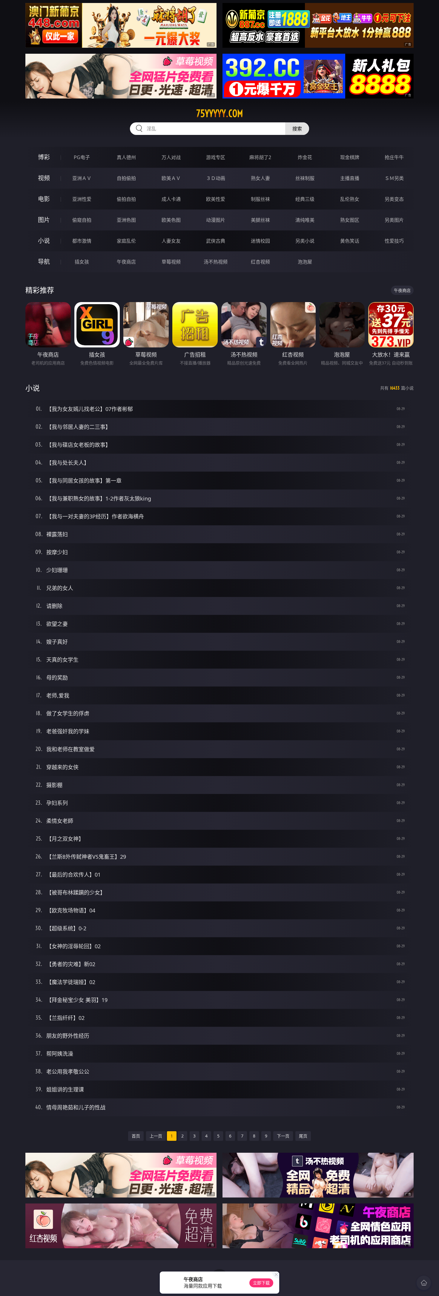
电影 (44, 199)
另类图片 (394, 220)
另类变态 (394, 199)
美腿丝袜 (260, 220)
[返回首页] (424, 1283)
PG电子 (82, 157)
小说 (44, 241)
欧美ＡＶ (171, 178)
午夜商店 (126, 261)
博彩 (44, 157)
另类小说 (304, 241)
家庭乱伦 (126, 241)
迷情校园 (260, 241)
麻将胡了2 (260, 157)
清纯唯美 (304, 220)
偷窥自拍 (81, 220)
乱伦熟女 (349, 199)
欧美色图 (171, 220)
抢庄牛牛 (394, 157)
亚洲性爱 (81, 199)
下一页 (283, 1136)
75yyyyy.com (219, 113)
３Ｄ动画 (215, 178)
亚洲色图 (126, 220)
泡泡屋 (305, 261)
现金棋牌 (349, 157)
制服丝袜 (260, 199)
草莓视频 (171, 261)
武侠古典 (215, 241)
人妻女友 (171, 241)
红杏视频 (260, 261)
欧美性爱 (215, 199)
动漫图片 (215, 220)
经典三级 (304, 199)
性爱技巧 (394, 241)
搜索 (297, 128)
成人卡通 (171, 199)
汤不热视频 (216, 261)
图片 (44, 220)
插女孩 (82, 261)
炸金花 (305, 157)
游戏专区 (215, 157)
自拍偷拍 (126, 178)
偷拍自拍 (126, 199)
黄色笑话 (349, 241)
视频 (44, 178)
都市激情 (81, 241)
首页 (136, 1136)
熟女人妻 (260, 178)
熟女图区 (349, 220)
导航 (44, 262)
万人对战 (171, 157)
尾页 (303, 1136)
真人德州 (126, 157)
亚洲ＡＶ (81, 178)
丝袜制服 (304, 178)
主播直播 (349, 178)
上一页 (156, 1136)
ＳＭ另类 (394, 178)
